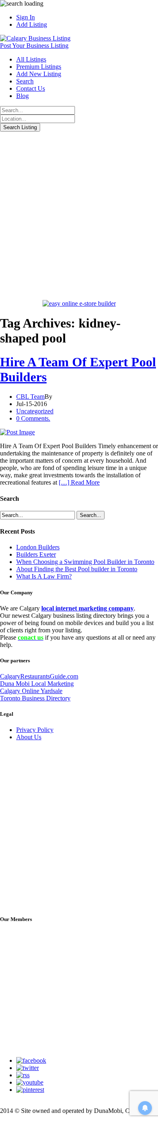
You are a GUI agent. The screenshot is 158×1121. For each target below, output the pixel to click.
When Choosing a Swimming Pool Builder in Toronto (85, 561)
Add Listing (31, 24)
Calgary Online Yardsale (31, 690)
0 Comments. (33, 418)
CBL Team (30, 396)
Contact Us (30, 88)
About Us (28, 737)
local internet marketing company (87, 608)
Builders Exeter (36, 554)
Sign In (25, 17)
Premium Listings (38, 66)
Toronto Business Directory (35, 698)
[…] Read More (79, 482)
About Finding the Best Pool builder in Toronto (76, 569)
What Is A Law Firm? (44, 576)
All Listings (31, 59)
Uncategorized (34, 411)
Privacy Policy (34, 729)
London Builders (38, 547)
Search (25, 81)
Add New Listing (38, 73)
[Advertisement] (79, 215)
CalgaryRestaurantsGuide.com (39, 676)
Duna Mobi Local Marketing (37, 683)
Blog (22, 95)
